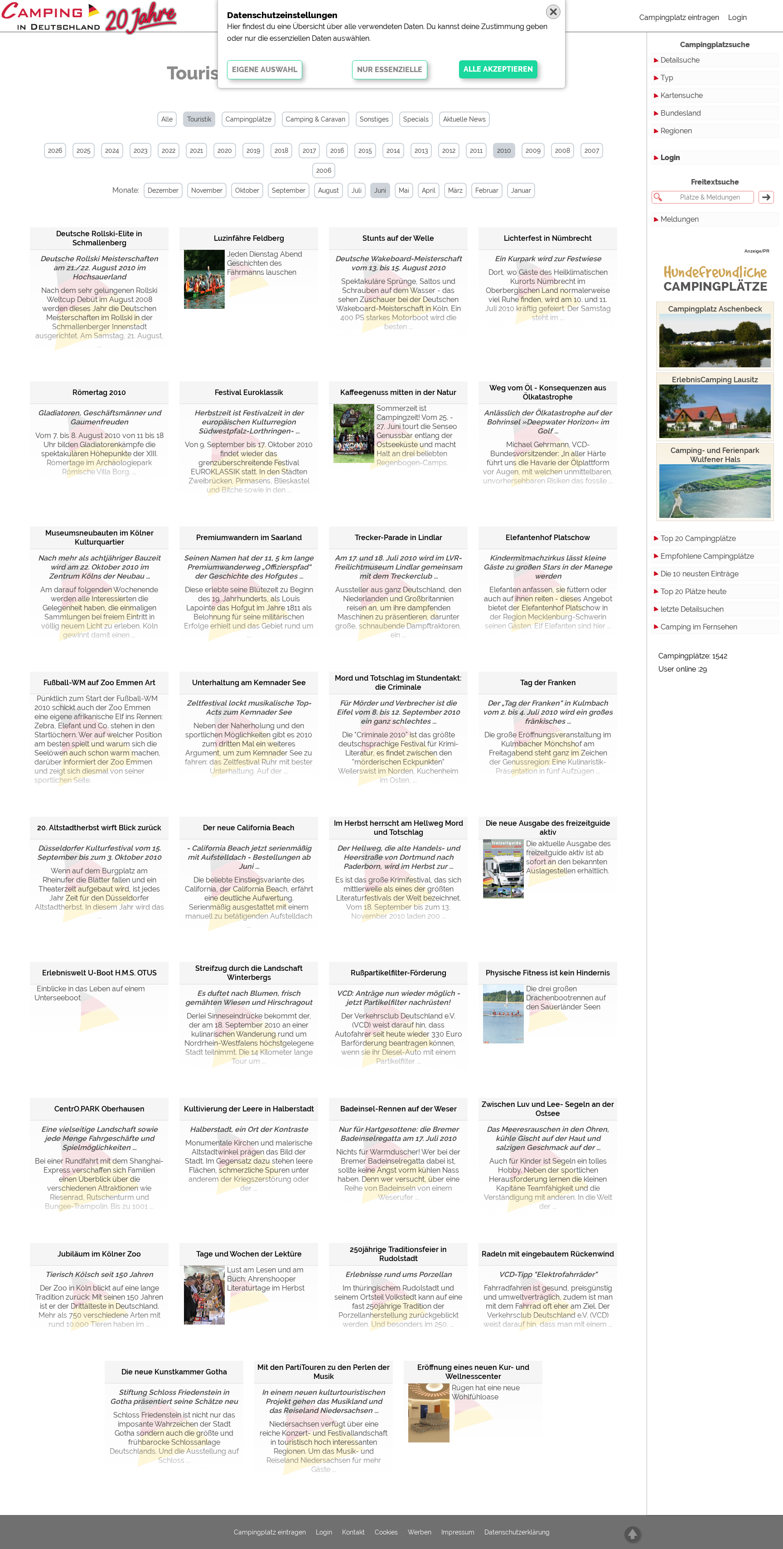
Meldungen (680, 219)
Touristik (199, 119)
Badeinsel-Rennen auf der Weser (398, 1109)
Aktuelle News (464, 119)
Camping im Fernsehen (699, 627)
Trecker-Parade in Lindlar (398, 537)
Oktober (247, 190)
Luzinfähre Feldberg (249, 238)
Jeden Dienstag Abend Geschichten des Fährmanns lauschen (264, 263)
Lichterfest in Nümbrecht (548, 238)
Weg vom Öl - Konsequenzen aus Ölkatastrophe (547, 392)
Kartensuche (682, 95)
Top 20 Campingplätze (698, 538)
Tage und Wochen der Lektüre (249, 1254)
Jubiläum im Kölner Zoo (99, 1254)
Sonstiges (374, 119)
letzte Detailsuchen (692, 609)
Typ (667, 77)
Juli (357, 190)
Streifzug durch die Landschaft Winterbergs (249, 973)
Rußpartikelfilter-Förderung (398, 973)
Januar (521, 190)
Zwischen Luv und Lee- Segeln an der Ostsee (548, 1109)
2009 (533, 150)
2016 (337, 150)
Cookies (386, 1532)
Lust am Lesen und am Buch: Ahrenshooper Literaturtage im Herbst (265, 1279)
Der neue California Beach (249, 827)
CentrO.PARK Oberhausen (99, 1109)
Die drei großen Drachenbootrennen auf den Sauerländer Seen (566, 997)
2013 (421, 150)
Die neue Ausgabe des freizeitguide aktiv (548, 828)
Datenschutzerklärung (517, 1532)
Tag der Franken (548, 682)
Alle (167, 119)
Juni (380, 190)
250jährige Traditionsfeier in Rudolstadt (398, 1254)
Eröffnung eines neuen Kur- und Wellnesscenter (473, 1372)
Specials (416, 119)
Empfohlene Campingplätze (707, 556)
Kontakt (353, 1532)
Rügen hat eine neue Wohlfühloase (486, 1392)
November (206, 190)
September (288, 190)
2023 (140, 150)
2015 (365, 150)
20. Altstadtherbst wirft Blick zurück (99, 827)
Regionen (676, 131)
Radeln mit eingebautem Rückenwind (548, 1254)
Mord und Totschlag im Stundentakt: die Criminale (398, 683)
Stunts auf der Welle (398, 238)
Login (737, 17)
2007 (592, 150)
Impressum (457, 1532)
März (455, 190)
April (428, 190)
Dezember (163, 190)
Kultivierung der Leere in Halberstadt (249, 1109)
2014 (393, 150)
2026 (55, 150)
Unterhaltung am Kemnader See (249, 682)
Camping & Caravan (315, 119)
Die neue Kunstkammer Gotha (174, 1372)
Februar (486, 190)
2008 (562, 150)
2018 (281, 150)
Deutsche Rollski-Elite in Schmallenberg (99, 238)
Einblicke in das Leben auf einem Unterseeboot (89, 993)
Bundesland (681, 113)
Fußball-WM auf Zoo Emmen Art (99, 682)
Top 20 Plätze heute (693, 591)
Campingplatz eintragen (679, 17)
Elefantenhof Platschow (548, 537)
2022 (168, 150)
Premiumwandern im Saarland (249, 537)
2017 (309, 150)
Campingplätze (248, 119)
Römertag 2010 (99, 392)
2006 (323, 170)
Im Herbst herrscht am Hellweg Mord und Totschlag (398, 828)
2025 (84, 150)
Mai (404, 190)
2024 (112, 150)
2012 (448, 150)
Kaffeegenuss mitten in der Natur (398, 392)
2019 (253, 150)
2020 (225, 150)
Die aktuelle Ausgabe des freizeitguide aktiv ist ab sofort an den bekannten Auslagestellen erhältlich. (568, 857)
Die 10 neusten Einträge (700, 574)
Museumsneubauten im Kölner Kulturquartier (99, 537)
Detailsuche (680, 60)
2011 (476, 150)
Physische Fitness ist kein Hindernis (548, 973)
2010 (504, 150)
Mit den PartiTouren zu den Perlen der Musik (323, 1372)
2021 (196, 150)
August (328, 190)
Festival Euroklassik (249, 392)
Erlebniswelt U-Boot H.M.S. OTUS (99, 973)
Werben (419, 1532)
